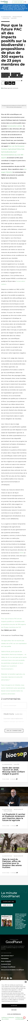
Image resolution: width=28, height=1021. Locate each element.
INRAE (21, 553)
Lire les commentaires (14, 730)
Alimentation (6, 16)
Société (14, 18)
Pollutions (8, 811)
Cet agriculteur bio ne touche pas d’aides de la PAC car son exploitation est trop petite (14, 643)
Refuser (14, 1009)
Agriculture (5, 73)
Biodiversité (17, 16)
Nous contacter (6, 961)
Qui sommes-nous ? (7, 955)
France (20, 75)
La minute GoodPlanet (8, 967)
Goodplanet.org (8, 901)
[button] (25, 982)
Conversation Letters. (15, 126)
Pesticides (4, 76)
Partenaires (5, 958)
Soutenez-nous (6, 964)
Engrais (13, 75)
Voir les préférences (14, 1014)
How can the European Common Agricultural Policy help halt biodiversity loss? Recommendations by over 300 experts (12, 151)
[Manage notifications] (24, 1017)
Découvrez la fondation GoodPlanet (12, 969)
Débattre (6, 18)
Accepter (14, 1005)
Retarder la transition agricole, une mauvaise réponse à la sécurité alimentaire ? (13, 677)
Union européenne (16, 76)
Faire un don (18, 2)
